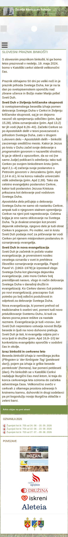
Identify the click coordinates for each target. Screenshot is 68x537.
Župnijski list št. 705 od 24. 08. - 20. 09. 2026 (29, 425)
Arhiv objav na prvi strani (16, 409)
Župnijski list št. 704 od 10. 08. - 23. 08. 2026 (29, 429)
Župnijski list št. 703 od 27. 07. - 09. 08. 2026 (29, 432)
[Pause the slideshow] (58, 28)
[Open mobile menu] (4, 44)
